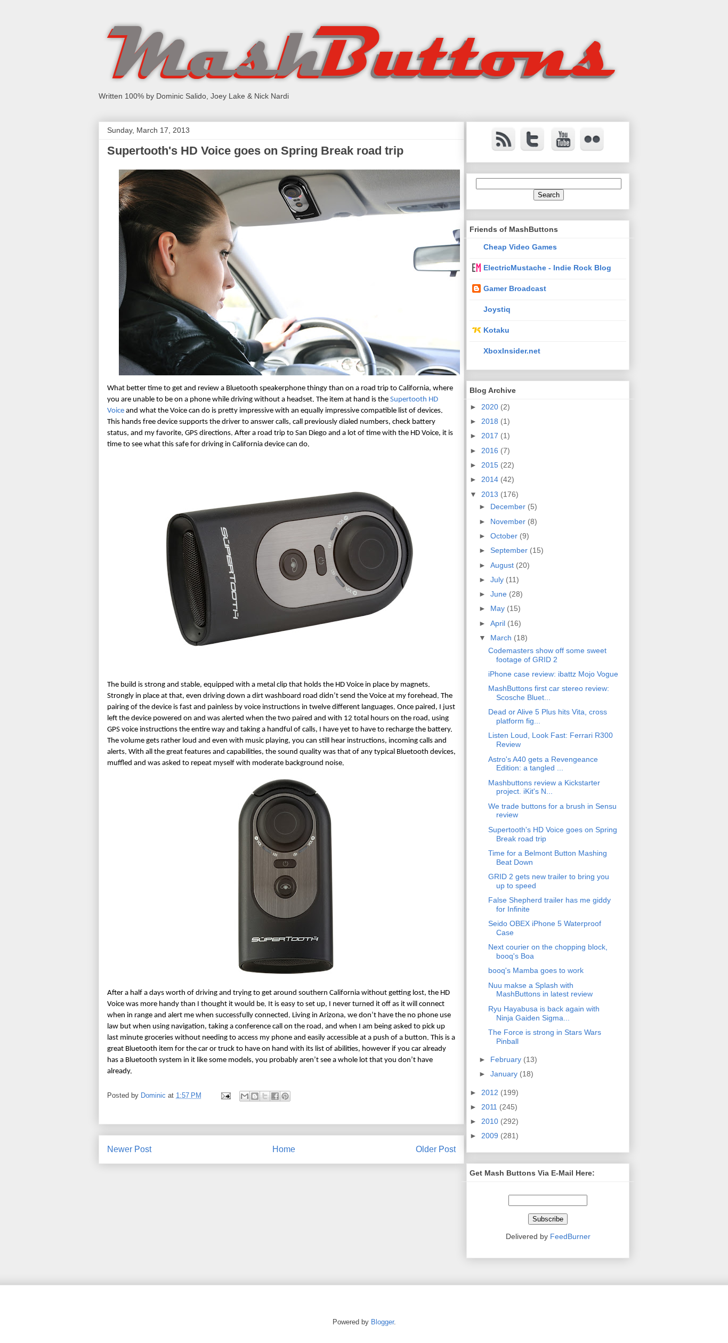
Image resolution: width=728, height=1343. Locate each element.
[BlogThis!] (254, 1096)
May (498, 608)
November (509, 521)
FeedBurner (570, 1236)
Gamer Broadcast (514, 288)
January (505, 1073)
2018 (490, 421)
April (498, 623)
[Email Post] (225, 1095)
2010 (490, 1121)
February (506, 1059)
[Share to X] (265, 1096)
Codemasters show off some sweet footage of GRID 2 (547, 655)
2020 (490, 407)
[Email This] (244, 1096)
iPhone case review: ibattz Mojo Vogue (553, 674)
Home (283, 1149)
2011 (490, 1107)
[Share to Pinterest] (285, 1096)
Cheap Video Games (520, 247)
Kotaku (496, 330)
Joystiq (497, 309)
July (498, 579)
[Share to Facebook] (275, 1096)
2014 (490, 479)
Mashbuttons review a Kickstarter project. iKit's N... (544, 787)
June (499, 594)
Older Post (436, 1149)
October (505, 536)
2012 (490, 1092)
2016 (490, 450)
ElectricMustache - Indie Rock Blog (547, 267)
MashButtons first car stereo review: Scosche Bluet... (548, 693)
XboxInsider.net (511, 351)
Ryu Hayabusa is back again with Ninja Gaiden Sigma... (544, 1013)
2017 (490, 435)
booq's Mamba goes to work (536, 970)
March (502, 637)
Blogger (382, 1322)
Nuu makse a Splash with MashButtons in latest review (540, 990)
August (503, 565)
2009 (490, 1135)
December (509, 506)
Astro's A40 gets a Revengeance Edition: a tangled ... (543, 764)
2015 (490, 465)
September (510, 550)
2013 (490, 494)
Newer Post (129, 1149)
